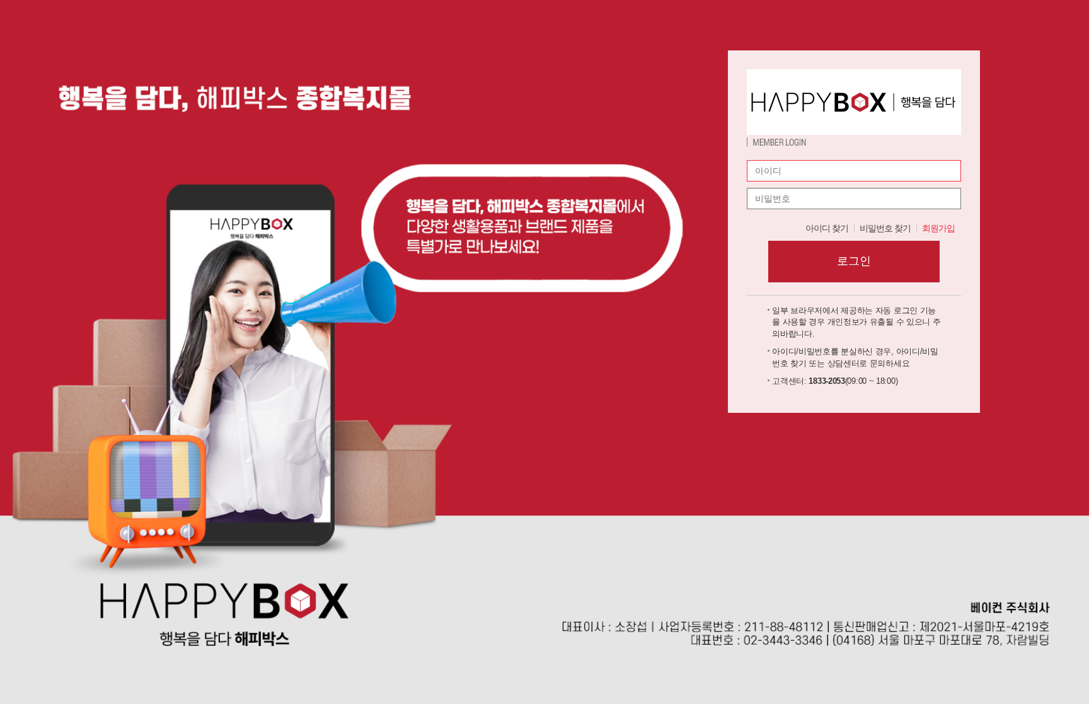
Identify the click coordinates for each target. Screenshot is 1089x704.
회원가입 (938, 228)
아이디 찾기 (826, 228)
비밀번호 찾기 (885, 228)
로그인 (854, 261)
